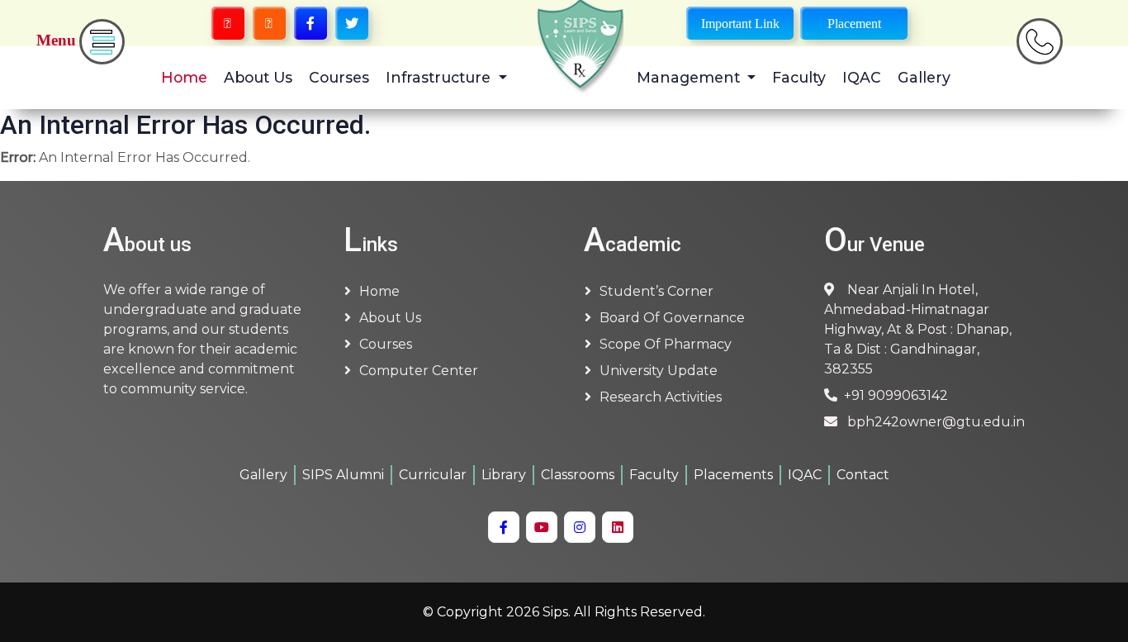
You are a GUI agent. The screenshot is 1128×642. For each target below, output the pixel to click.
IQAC (861, 77)
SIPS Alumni (343, 475)
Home (184, 77)
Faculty (799, 77)
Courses (339, 77)
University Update (659, 370)
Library (503, 475)
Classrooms (577, 475)
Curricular (433, 475)
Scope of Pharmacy (666, 344)
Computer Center (418, 370)
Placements (733, 475)
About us (390, 318)
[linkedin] (617, 527)
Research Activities (661, 397)
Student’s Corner (656, 291)
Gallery (924, 77)
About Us (258, 77)
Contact (863, 475)
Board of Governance (672, 318)
